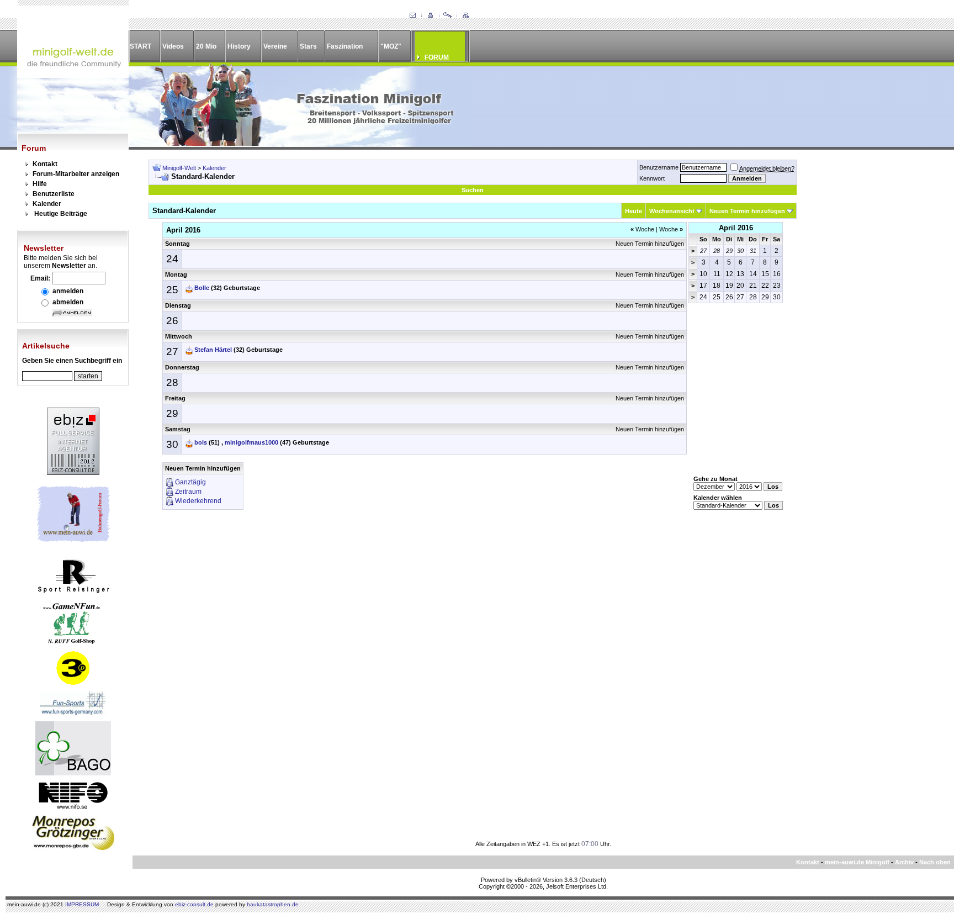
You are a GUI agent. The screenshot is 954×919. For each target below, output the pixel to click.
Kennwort (652, 178)
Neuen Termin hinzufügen (747, 211)
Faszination (345, 46)
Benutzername (659, 167)
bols (200, 442)
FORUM (437, 57)
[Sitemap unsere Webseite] (465, 15)
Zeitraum (188, 491)
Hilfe (40, 184)
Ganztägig (190, 482)
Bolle (201, 287)
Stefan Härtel (213, 349)
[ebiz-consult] (73, 473)
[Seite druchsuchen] (447, 15)
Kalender (47, 204)
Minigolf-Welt (179, 168)
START (140, 46)
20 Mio (206, 46)
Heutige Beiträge (60, 214)
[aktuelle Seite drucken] (430, 15)
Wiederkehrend (198, 501)
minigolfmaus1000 (251, 442)
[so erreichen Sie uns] (412, 15)
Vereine (275, 46)
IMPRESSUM (82, 904)
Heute (633, 211)
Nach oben (935, 862)
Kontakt (45, 164)
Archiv (904, 862)
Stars (308, 46)
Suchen (473, 190)
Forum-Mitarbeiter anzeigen (76, 174)
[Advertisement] (869, 325)
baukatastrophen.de (273, 904)
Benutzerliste (54, 194)
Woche (642, 229)
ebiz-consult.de (194, 904)
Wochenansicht (672, 211)
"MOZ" (390, 46)
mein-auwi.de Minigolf (857, 862)
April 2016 (736, 228)
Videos (173, 46)
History (239, 46)
